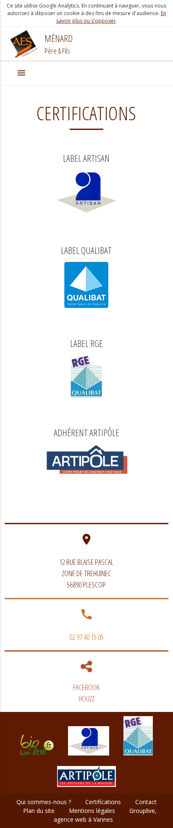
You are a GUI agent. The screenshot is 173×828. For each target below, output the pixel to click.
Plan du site (39, 811)
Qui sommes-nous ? (43, 802)
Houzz (86, 698)
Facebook (86, 687)
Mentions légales (92, 811)
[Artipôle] (86, 789)
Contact (146, 802)
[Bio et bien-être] (37, 757)
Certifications (103, 802)
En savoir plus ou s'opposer (111, 17)
